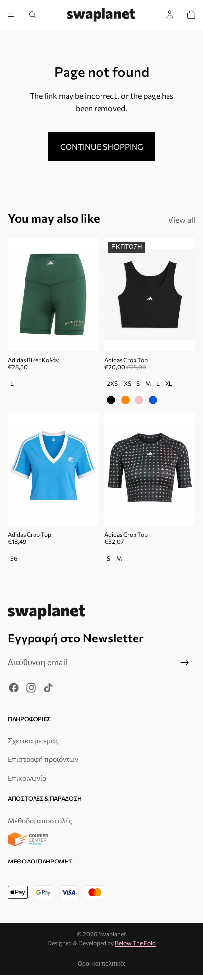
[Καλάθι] (191, 15)
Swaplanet (112, 933)
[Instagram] (31, 688)
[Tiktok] (48, 688)
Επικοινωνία (27, 778)
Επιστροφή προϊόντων (43, 759)
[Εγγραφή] (184, 662)
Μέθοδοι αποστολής (40, 820)
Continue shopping (101, 146)
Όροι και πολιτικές (102, 963)
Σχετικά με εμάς (33, 741)
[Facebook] (14, 688)
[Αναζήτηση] (32, 15)
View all (181, 219)
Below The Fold (135, 942)
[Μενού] (11, 14)
